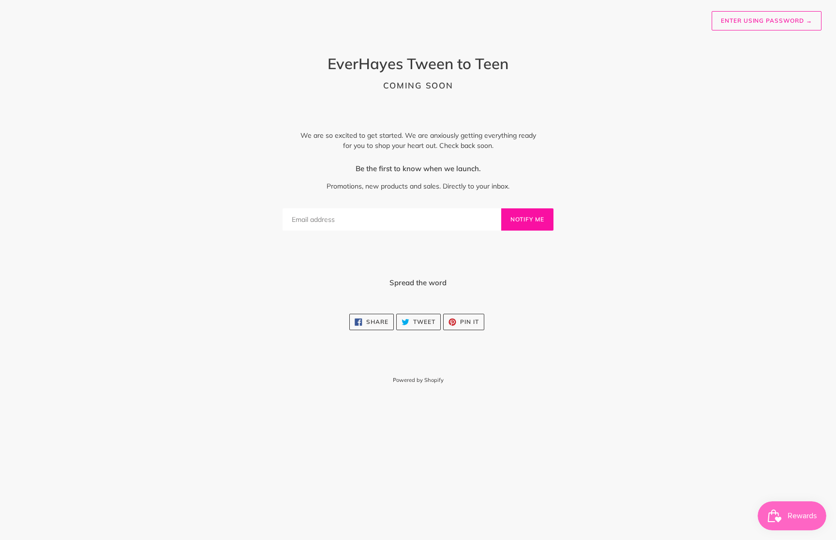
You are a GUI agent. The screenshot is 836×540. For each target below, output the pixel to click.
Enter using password (766, 20)
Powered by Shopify (418, 380)
